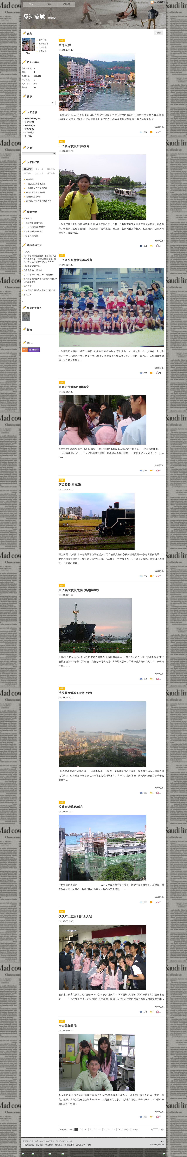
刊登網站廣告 (28, 1145)
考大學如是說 (68, 1025)
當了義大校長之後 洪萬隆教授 (79, 590)
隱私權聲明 (80, 1145)
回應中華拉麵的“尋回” (33, 266)
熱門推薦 (51, 173)
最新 (159, 33)
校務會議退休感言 (71, 806)
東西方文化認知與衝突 (74, 387)
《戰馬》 (27, 252)
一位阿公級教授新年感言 (75, 260)
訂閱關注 (42, 47)
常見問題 (49, 1145)
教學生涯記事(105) (32, 118)
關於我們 (40, 1145)
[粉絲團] (23, 1154)
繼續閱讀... (159, 127)
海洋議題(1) (29, 129)
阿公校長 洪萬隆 (70, 484)
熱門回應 (39, 173)
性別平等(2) (29, 132)
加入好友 (42, 40)
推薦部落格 (43, 44)
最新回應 (39, 169)
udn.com (161, 1145)
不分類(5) (28, 136)
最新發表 (28, 169)
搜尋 (53, 103)
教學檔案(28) (30, 125)
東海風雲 (65, 45)
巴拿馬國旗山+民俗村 (33, 270)
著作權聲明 (69, 1145)
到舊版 (52, 18)
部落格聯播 (34, 349)
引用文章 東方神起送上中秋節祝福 (38, 275)
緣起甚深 (27, 286)
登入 (145, 1155)
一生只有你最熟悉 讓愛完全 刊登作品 (39, 290)
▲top (162, 1141)
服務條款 (59, 1145)
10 (119, 1129)
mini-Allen (26, 53)
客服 (89, 1145)
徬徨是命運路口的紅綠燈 (75, 692)
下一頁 (126, 1129)
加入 (151, 1155)
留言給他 (42, 51)
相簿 (49, 4)
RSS (25, 349)
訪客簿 (66, 4)
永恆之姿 (27, 295)
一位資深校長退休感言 (74, 146)
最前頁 (63, 1129)
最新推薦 (51, 169)
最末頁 (135, 1129)
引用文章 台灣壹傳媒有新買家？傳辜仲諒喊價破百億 (40, 280)
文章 (31, 4)
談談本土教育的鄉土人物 (75, 916)
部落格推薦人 (34, 308)
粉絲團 (28, 1155)
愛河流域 (34, 17)
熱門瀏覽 (28, 173)
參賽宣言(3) (29, 122)
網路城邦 (158, 1155)
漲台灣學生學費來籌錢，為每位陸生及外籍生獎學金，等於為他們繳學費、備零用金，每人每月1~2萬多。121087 (40, 259)
